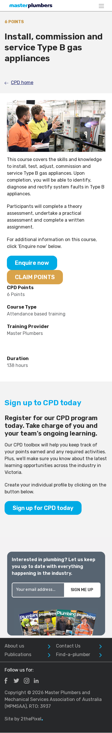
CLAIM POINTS (35, 277)
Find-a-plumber (73, 654)
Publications (18, 654)
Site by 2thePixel (24, 719)
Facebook (6, 681)
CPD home (22, 82)
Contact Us (68, 646)
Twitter (16, 681)
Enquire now (32, 262)
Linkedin (36, 680)
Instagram (26, 681)
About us (14, 646)
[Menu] (101, 6)
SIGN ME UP (82, 589)
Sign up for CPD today (43, 507)
